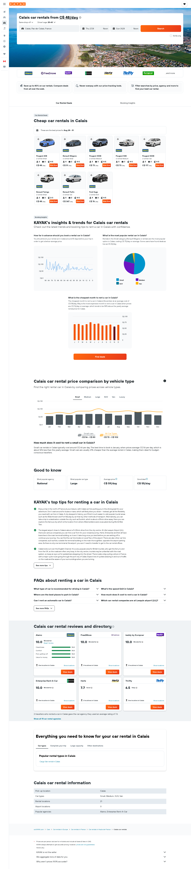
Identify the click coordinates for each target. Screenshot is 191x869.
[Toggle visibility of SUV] (119, 283)
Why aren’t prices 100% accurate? (51, 861)
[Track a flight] (4, 41)
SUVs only (177, 36)
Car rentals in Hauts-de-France (100, 829)
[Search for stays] (4, 17)
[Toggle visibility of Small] (120, 279)
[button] (4, 4)
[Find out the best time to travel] (4, 46)
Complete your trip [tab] (58, 746)
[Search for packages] (4, 28)
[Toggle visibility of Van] (139, 283)
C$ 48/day (69, 17)
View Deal (53, 165)
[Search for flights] (4, 12)
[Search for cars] (4, 22)
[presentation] (80, 17)
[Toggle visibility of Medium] (140, 279)
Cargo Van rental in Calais (50, 761)
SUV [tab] (106, 397)
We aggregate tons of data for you (51, 857)
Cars (48, 829)
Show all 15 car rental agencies (47, 719)
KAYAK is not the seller (46, 852)
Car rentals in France (78, 829)
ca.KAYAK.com (39, 829)
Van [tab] (113, 397)
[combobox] (26, 22)
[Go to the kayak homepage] (17, 4)
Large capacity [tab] (76, 746)
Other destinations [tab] (95, 746)
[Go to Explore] (4, 35)
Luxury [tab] (122, 397)
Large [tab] (97, 397)
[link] (100, 357)
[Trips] (4, 54)
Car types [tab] (42, 746)
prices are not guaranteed (85, 845)
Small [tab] (77, 397)
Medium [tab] (87, 397)
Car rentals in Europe (60, 829)
